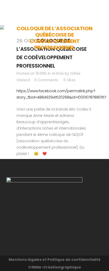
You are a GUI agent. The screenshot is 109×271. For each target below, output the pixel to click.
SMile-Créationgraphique (56, 267)
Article (58, 73)
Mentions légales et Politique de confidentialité (54, 259)
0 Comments (46, 80)
